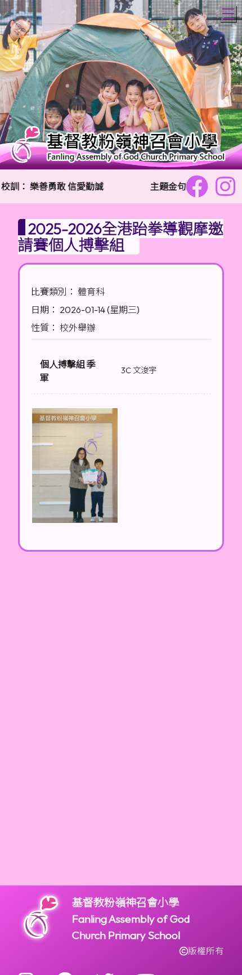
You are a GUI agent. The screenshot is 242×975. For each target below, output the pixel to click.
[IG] (225, 186)
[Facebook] (197, 186)
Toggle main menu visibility (228, 14)
